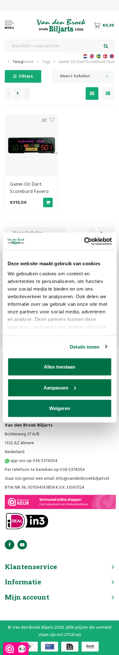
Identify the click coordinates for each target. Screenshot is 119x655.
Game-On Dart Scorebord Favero (88, 62)
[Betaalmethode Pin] (49, 647)
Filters (26, 76)
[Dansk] (105, 56)
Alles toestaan (59, 366)
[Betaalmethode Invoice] (69, 647)
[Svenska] (98, 56)
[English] (91, 56)
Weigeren (59, 408)
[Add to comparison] (43, 121)
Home (28, 62)
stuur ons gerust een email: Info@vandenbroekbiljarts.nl (57, 478)
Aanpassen (55, 387)
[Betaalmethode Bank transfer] (90, 647)
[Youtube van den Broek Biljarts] (22, 544)
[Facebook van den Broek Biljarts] (9, 544)
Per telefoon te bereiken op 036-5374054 (45, 469)
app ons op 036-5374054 (33, 461)
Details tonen (84, 346)
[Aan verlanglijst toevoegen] (51, 121)
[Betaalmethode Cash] (29, 647)
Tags (46, 62)
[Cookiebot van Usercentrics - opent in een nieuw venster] (85, 241)
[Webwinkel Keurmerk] (60, 502)
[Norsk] (111, 56)
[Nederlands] (85, 56)
